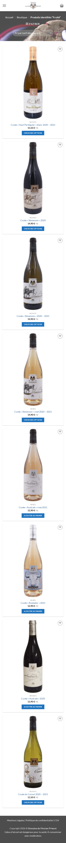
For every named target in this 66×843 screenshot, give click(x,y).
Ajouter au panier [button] (33, 515)
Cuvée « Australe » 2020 (33, 698)
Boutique (22, 17)
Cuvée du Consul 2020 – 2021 (33, 794)
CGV (56, 820)
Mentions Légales (15, 820)
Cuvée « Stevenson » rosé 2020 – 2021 (33, 411)
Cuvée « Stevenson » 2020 (33, 220)
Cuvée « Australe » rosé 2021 (33, 507)
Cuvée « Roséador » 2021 (33, 603)
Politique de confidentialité (39, 820)
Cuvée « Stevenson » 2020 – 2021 (33, 316)
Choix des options (33, 133)
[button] (4, 5)
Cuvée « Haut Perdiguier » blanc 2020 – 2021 (33, 125)
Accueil (9, 17)
